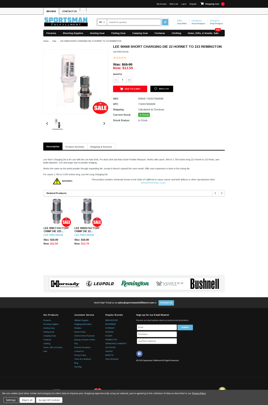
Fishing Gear (118, 33)
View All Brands (111, 359)
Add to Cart (133, 89)
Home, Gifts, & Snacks (200, 33)
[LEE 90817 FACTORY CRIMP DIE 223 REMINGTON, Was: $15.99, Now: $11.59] (57, 211)
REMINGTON (111, 340)
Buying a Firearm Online (84, 340)
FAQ (76, 344)
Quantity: (117, 74)
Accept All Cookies (49, 400)
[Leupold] (99, 283)
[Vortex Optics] (169, 283)
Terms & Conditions (82, 359)
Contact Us (69, 11)
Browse (51, 11)
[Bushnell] (204, 283)
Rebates (77, 328)
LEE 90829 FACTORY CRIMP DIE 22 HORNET (87, 230)
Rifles (180, 20)
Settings (11, 400)
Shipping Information (83, 324)
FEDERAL (109, 332)
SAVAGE (109, 351)
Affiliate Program (81, 320)
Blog (76, 363)
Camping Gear (140, 33)
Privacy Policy (80, 355)
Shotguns (214, 20)
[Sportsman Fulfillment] (66, 22)
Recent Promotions (82, 347)
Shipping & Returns (101, 147)
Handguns (197, 20)
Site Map (78, 367)
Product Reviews (74, 147)
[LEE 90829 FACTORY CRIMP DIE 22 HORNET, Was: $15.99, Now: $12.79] (87, 211)
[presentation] (215, 193)
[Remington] (134, 283)
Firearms (51, 33)
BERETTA (109, 355)
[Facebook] (139, 354)
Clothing (176, 33)
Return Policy (80, 332)
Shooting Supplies (73, 33)
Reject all (27, 400)
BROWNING (110, 324)
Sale (216, 33)
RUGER (108, 336)
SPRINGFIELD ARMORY (116, 344)
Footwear (160, 33)
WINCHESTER (111, 320)
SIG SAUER (110, 347)
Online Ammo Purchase (84, 336)
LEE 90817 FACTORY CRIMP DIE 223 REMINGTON (56, 230)
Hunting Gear (97, 33)
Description (52, 146)
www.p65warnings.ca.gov (153, 182)
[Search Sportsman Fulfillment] (165, 22)
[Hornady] (64, 283)
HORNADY (110, 328)
